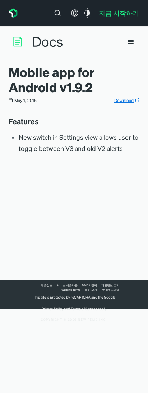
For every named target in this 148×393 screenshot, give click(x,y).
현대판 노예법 (110, 289)
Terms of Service (84, 309)
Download (124, 100)
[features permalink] (42, 121)
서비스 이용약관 (67, 285)
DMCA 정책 (89, 285)
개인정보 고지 (110, 285)
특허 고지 (91, 289)
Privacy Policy (52, 309)
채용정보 (46, 285)
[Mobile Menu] (130, 41)
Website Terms (70, 289)
